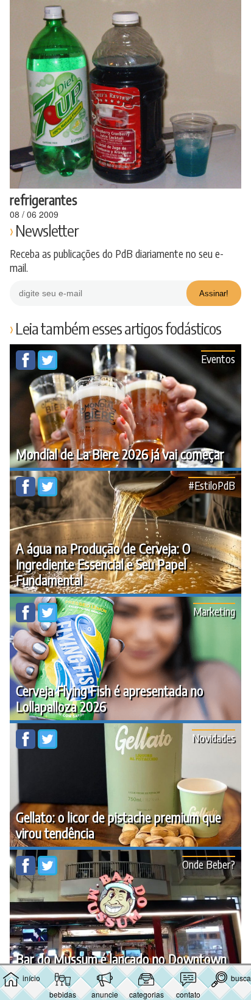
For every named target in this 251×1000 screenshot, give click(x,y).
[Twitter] (47, 366)
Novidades (213, 738)
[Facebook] (27, 366)
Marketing (214, 611)
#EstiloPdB (211, 485)
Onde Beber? (208, 864)
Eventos (218, 359)
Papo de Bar (125, 16)
